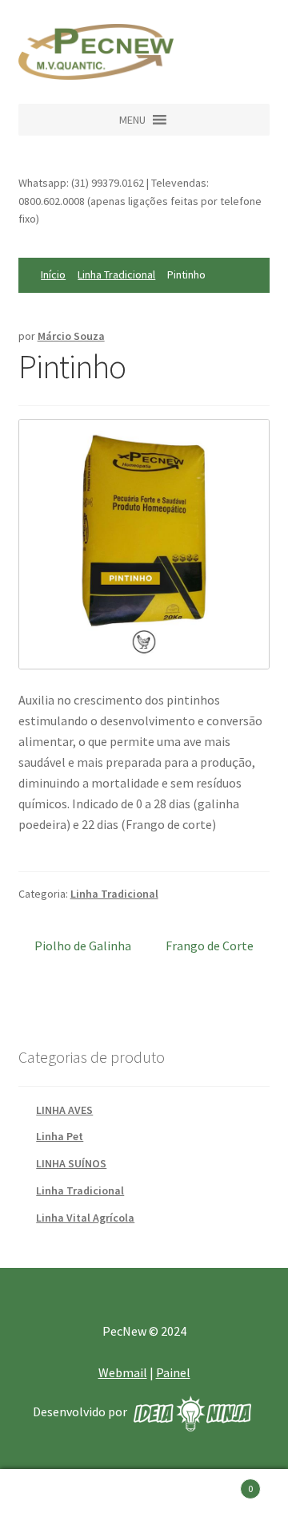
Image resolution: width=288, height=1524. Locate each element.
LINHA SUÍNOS (71, 1163)
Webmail (122, 1372)
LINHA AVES (64, 1110)
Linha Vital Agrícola (85, 1217)
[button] (132, 120)
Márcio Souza (71, 336)
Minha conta (48, 1497)
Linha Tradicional (116, 274)
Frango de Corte (210, 945)
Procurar (144, 1497)
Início (53, 274)
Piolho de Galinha (82, 945)
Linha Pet (59, 1136)
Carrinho (222, 1482)
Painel (173, 1372)
